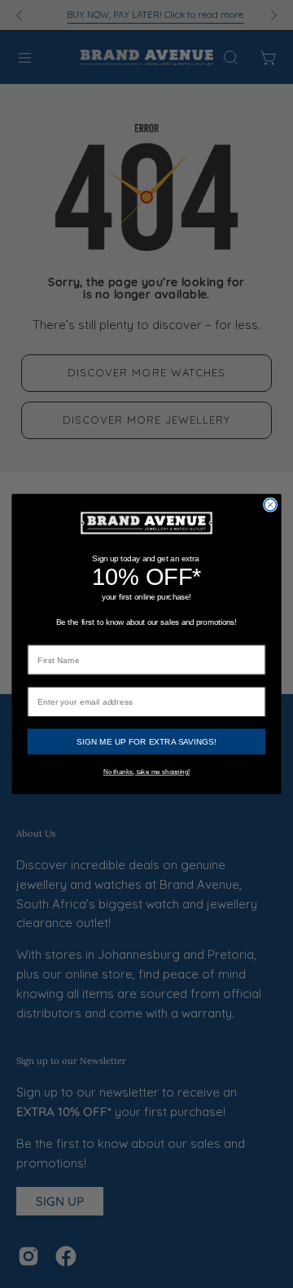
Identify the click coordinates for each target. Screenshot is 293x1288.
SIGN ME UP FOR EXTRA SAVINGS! (146, 741)
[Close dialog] (271, 505)
